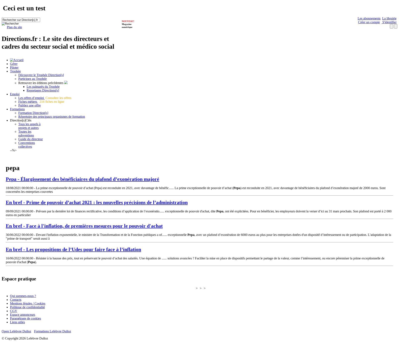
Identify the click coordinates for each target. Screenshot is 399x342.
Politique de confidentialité (27, 307)
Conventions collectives (26, 144)
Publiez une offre (29, 105)
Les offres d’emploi (31, 98)
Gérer (13, 64)
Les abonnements (369, 18)
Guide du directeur (30, 139)
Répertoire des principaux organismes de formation (51, 116)
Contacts (15, 299)
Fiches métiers (28, 101)
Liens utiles (17, 322)
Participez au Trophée (32, 79)
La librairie (389, 18)
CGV (13, 311)
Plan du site (14, 27)
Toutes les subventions (26, 133)
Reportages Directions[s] (43, 90)
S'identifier (389, 22)
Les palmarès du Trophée (43, 86)
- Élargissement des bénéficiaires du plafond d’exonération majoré (82, 179)
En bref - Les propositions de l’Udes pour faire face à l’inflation (73, 249)
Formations (17, 109)
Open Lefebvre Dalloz (16, 331)
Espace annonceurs (22, 314)
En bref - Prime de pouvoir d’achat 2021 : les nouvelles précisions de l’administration (97, 202)
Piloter (14, 67)
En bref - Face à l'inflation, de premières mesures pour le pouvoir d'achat (84, 226)
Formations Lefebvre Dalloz (52, 331)
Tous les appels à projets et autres (29, 126)
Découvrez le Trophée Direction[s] (41, 75)
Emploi (15, 94)
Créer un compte (369, 22)
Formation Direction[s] (33, 113)
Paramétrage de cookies (25, 318)
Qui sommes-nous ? (23, 296)
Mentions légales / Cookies (27, 303)
